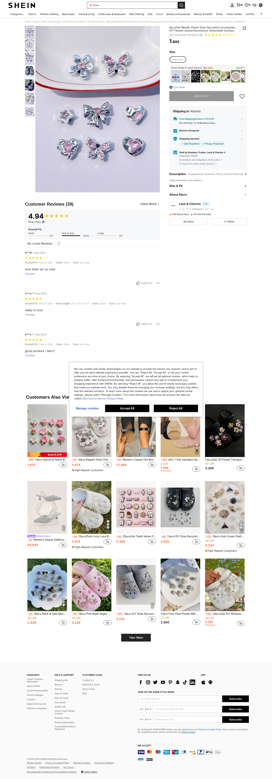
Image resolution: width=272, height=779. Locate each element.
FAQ (84, 693)
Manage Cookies (81, 763)
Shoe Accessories (51, 21)
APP (203, 675)
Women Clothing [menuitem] (49, 14)
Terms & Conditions (104, 763)
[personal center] (232, 5)
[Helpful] (138, 283)
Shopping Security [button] (189, 138)
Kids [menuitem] (150, 14)
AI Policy (31, 767)
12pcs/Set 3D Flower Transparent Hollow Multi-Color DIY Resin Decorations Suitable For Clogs (225, 459)
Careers (31, 699)
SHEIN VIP (60, 707)
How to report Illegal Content (65, 712)
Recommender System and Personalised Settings (52, 772)
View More (136, 637)
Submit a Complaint (37, 708)
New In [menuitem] (32, 14)
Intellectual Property (49, 767)
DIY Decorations (96, 21)
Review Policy (34, 222)
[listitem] (175, 76)
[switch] (57, 243)
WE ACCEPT (144, 746)
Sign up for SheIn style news (156, 692)
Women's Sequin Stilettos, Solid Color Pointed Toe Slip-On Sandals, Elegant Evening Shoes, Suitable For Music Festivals (47, 539)
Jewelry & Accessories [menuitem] (178, 14)
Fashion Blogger (35, 695)
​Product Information (64, 722)
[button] (254, 5)
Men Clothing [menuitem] (136, 14)
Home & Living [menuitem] (87, 14)
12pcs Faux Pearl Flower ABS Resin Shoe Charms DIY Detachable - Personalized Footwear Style (180, 613)
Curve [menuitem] (159, 14)
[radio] (177, 59)
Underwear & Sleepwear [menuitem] (112, 14)
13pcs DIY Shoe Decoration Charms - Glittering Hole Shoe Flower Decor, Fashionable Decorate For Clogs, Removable (180, 536)
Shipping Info (61, 680)
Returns (59, 684)
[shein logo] (21, 5)
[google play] (210, 684)
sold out (201, 96)
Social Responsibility (37, 690)
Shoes (36, 21)
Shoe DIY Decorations (74, 21)
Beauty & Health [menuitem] (203, 14)
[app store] (203, 684)
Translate (30, 274)
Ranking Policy (62, 718)
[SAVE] (242, 96)
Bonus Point (88, 689)
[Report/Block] (158, 283)
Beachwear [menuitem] (68, 14)
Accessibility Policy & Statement (65, 727)
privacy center (188, 732)
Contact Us (87, 680)
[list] (167, 682)
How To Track (61, 698)
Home (28, 21)
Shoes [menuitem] (219, 14)
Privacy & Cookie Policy (210, 729)
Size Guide (60, 702)
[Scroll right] (261, 14)
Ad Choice (68, 767)
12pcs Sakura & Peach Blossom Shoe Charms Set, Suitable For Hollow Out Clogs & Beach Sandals (47, 459)
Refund (58, 689)
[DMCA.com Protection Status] (149, 759)
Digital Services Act (36, 704)
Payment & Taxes (91, 684)
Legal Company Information (35, 680)
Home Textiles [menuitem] (234, 14)
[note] (47, 454)
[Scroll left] (257, 14)
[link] (239, 5)
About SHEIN (33, 686)
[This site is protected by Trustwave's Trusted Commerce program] (140, 759)
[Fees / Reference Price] (181, 42)
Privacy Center (34, 763)
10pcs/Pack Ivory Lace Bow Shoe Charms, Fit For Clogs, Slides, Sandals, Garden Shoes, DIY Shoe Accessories (92, 536)
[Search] (181, 5)
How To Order (61, 693)
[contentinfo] (193, 752)
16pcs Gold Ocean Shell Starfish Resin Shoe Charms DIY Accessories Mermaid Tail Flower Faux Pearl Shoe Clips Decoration (225, 536)
